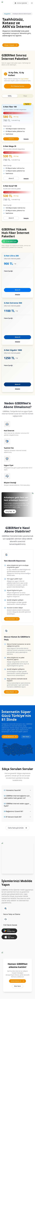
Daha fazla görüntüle (16, 828)
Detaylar (26, 178)
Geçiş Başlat (10, 692)
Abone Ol (11, 178)
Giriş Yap (8, 511)
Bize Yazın (26, 737)
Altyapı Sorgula (9, 45)
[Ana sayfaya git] (6, 3)
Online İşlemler (22, 3)
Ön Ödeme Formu (17, 86)
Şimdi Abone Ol (9, 737)
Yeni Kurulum (10, 619)
